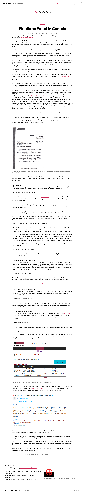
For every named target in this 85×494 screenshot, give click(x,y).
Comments (51, 3)
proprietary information (43, 283)
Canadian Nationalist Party (28, 468)
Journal (45, 3)
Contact (67, 3)
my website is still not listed (38, 388)
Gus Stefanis (37, 454)
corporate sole (45, 197)
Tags (57, 3)
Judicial (42, 23)
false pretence (68, 313)
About (40, 3)
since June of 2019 (64, 76)
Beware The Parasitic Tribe (38, 96)
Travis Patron (6, 3)
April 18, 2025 (44, 33)
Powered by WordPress (24, 490)
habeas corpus (44, 454)
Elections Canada (30, 454)
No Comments (54, 33)
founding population (27, 37)
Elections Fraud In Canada (42, 28)
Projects (62, 3)
